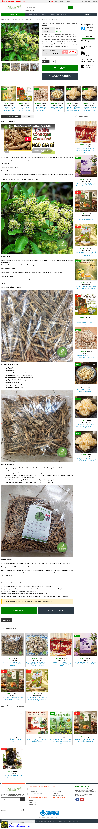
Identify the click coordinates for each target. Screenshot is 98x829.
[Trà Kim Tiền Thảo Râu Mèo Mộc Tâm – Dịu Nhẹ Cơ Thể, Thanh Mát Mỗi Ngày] (61, 727)
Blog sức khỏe (59, 1)
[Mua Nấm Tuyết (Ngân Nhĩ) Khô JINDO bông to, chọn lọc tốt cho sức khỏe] (73, 98)
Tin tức (22, 810)
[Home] (13, 7)
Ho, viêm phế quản (57, 793)
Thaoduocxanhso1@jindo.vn (86, 794)
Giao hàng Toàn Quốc (59, 14)
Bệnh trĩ (31, 789)
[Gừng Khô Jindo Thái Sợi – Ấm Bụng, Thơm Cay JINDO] (57, 98)
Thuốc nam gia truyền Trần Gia (39, 786)
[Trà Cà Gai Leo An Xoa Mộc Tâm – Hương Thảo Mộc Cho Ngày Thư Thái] (24, 98)
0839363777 (89, 14)
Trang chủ (6, 19)
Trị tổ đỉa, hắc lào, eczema (36, 793)
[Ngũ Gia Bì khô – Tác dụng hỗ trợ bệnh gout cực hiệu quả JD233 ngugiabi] (12, 649)
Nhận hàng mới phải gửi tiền (37, 14)
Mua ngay (59, 68)
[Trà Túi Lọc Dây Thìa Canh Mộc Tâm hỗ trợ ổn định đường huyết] (86, 206)
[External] (48, 813)
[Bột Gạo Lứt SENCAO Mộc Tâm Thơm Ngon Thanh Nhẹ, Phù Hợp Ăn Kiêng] (86, 137)
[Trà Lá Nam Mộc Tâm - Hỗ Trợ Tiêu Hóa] (12, 727)
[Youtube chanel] (82, 799)
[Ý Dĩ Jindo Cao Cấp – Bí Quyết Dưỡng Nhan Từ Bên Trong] (41, 98)
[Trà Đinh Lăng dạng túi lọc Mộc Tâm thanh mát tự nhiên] (37, 727)
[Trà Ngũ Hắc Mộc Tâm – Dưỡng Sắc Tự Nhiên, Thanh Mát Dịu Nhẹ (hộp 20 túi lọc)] (12, 763)
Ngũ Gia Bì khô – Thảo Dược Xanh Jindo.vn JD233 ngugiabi (42, 19)
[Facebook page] (77, 799)
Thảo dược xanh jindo (17, 19)
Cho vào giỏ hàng (60, 76)
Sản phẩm (4, 810)
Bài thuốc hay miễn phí (59, 798)
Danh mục (12, 14)
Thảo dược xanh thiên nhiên (38, 798)
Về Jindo (67, 1)
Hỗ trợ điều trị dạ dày (57, 795)
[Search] (70, 7)
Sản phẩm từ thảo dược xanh (61, 789)
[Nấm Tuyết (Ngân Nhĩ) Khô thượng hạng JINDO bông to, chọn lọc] (89, 98)
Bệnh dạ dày (32, 804)
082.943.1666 (20, 1)
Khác (53, 786)
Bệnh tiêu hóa (32, 802)
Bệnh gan (31, 800)
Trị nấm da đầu (33, 791)
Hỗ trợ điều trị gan (56, 791)
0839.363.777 (8, 1)
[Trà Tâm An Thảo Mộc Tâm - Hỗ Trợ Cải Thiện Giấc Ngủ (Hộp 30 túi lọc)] (8, 98)
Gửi (23, 799)
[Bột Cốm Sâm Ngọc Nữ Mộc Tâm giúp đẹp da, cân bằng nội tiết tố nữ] (86, 171)
